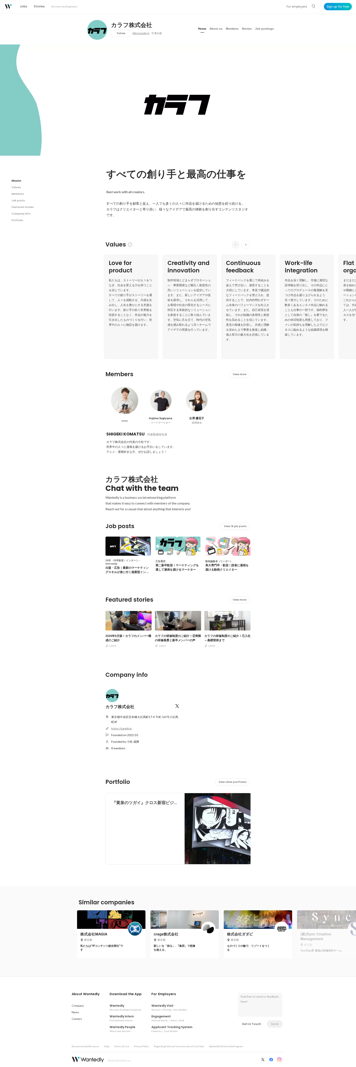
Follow (121, 33)
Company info (21, 213)
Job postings (264, 28)
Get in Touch (251, 1024)
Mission (16, 180)
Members (232, 28)
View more (239, 374)
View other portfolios (232, 782)
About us (216, 28)
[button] (86, 994)
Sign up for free (338, 7)
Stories (247, 28)
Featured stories (23, 207)
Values (16, 187)
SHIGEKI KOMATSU (125, 434)
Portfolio (17, 220)
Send (275, 1024)
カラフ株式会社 (131, 25)
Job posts (18, 200)
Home (202, 28)
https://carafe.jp (140, 33)
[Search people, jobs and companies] (313, 6)
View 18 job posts (235, 526)
